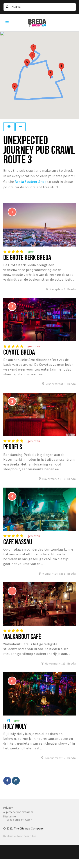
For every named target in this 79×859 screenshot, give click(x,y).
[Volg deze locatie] (9, 126)
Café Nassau (17, 541)
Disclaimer (10, 816)
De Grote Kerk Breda (27, 257)
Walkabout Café (22, 636)
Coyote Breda (19, 352)
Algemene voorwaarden (18, 812)
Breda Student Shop (31, 181)
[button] (61, 67)
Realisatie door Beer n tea (19, 836)
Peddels (12, 446)
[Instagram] (16, 781)
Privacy (8, 808)
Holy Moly (15, 726)
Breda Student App (19, 820)
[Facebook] (7, 781)
